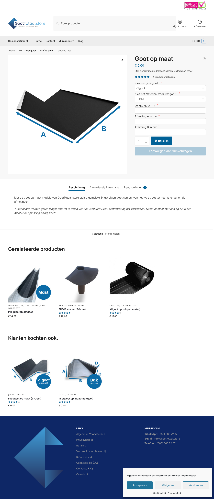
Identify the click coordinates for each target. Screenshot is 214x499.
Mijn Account (180, 26)
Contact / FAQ (84, 468)
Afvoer (63, 306)
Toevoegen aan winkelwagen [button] (81, 323)
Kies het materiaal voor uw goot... (157, 94)
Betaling (81, 445)
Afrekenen (200, 26)
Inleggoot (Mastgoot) (21, 311)
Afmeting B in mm (146, 127)
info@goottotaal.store (162, 438)
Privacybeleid (174, 493)
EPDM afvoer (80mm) (72, 309)
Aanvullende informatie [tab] (104, 187)
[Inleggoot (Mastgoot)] (31, 279)
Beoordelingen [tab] (134, 187)
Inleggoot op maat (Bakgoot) (76, 398)
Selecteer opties (30, 323)
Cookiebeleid (159, 493)
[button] (199, 41)
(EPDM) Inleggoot (18, 395)
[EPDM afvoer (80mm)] (81, 279)
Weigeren (168, 485)
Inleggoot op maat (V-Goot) (24, 398)
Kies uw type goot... (148, 83)
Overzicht (82, 474)
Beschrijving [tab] (77, 187)
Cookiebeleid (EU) (87, 462)
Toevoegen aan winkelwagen (170, 151)
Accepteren (140, 485)
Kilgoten (114, 306)
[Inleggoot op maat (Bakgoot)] (81, 369)
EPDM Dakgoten (28, 50)
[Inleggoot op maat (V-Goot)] (31, 369)
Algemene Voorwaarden (90, 434)
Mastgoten (31, 306)
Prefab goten (47, 50)
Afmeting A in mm (146, 116)
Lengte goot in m (146, 105)
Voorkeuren (196, 485)
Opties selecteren (132, 323)
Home (12, 50)
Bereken (163, 140)
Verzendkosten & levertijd (91, 451)
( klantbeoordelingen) (164, 77)
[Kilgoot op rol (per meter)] (204, 58)
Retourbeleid (84, 457)
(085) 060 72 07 (160, 434)
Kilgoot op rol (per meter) (124, 309)
